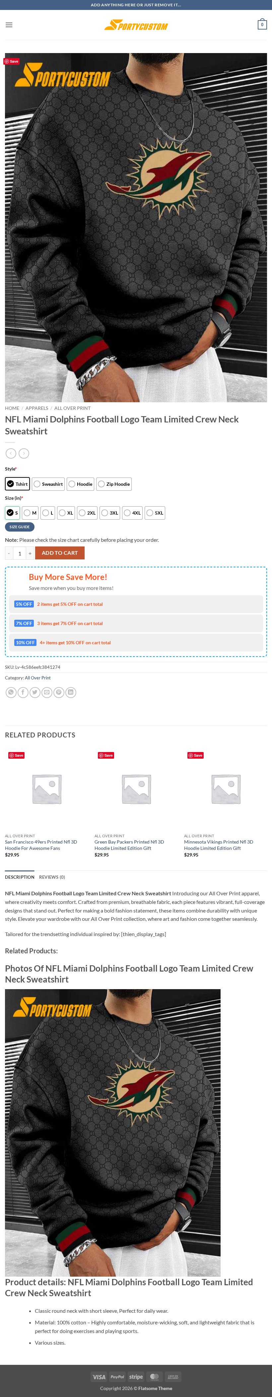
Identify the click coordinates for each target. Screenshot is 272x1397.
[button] (9, 25)
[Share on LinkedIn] (70, 692)
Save (14, 61)
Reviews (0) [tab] (52, 877)
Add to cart (60, 553)
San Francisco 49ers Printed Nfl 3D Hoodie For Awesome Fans (41, 845)
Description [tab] (19, 877)
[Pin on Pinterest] (58, 692)
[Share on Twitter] (35, 692)
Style (11, 469)
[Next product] (11, 453)
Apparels (37, 408)
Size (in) (14, 498)
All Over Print (72, 408)
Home (12, 408)
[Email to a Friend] (46, 692)
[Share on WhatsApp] (11, 692)
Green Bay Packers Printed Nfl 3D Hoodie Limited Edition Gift (129, 845)
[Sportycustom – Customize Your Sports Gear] (136, 25)
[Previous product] (24, 453)
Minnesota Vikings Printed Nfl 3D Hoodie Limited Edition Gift (218, 845)
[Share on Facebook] (23, 692)
